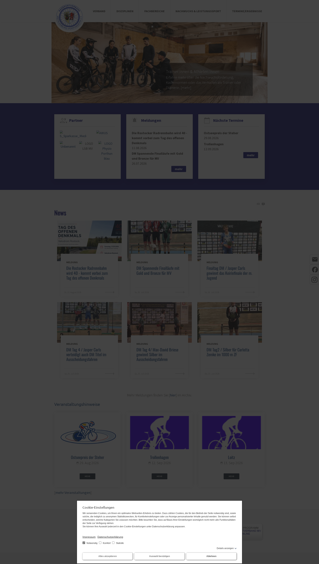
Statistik (119, 543)
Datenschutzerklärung (110, 536)
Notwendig (92, 543)
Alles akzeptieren (107, 556)
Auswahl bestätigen (159, 556)
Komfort (106, 543)
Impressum (89, 536)
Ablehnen (211, 556)
